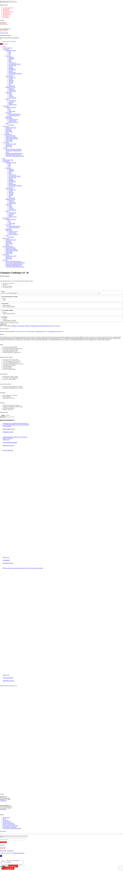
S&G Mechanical (7, 305)
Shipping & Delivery (8, 823)
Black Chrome (9, 313)
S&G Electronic (9, 306)
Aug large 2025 (20, 325)
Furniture (5, 16)
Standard (5, 319)
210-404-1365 (3, 30)
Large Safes (6, 9)
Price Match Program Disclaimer (12, 828)
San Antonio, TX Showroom (10, 825)
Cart (1, 44)
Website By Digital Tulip (18, 853)
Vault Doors (6, 13)
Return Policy (10, 850)
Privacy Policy (3, 850)
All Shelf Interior (9, 320)
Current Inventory (8, 7)
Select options (7, 426)
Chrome (5, 312)
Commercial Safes (8, 12)
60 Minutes (14, 325)
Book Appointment (5, 812)
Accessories (6, 17)
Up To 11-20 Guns (55, 325)
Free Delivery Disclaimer (10, 827)
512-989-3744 (4, 24)
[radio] (5, 293)
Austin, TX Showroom (9, 824)
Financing (5, 820)
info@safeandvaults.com (5, 35)
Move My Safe (7, 821)
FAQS (4, 819)
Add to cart (3, 324)
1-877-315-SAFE (4, 32)
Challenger (27, 325)
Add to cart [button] (6, 439)
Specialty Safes (7, 14)
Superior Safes (47, 325)
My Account (6, 817)
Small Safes (6, 10)
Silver (4, 298)
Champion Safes (34, 325)
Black (4, 300)
